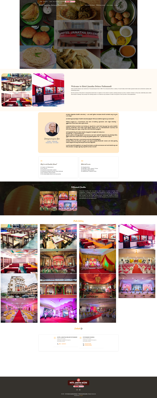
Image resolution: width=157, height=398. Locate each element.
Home (82, 5)
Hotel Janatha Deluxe (90, 5)
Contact (116, 5)
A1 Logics (81, 395)
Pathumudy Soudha (100, 5)
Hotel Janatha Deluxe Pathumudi (53, 5)
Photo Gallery (110, 5)
